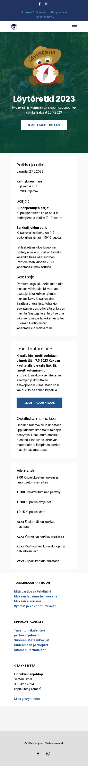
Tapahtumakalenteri (29, 630)
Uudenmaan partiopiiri (31, 645)
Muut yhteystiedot (27, 699)
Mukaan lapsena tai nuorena (35, 596)
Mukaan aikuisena (28, 601)
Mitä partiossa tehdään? (32, 591)
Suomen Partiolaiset (30, 650)
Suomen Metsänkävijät (31, 640)
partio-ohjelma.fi (26, 635)
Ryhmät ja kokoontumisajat (35, 606)
